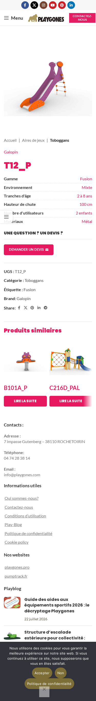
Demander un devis (26, 249)
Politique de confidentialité (28, 533)
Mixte (87, 187)
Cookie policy (16, 542)
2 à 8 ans (84, 195)
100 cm (85, 204)
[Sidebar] (6, 216)
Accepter (42, 673)
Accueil (10, 140)
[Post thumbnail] (12, 609)
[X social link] (34, 5)
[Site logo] (46, 17)
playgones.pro (17, 567)
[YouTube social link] (53, 5)
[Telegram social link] (45, 307)
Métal (87, 221)
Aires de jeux (33, 140)
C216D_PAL (64, 387)
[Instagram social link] (43, 5)
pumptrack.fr (16, 576)
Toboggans (59, 140)
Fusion (86, 178)
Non (60, 673)
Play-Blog (13, 524)
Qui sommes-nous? (21, 498)
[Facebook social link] (25, 5)
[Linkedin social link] (71, 5)
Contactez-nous (82, 17)
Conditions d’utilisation (25, 515)
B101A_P (15, 387)
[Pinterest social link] (62, 5)
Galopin (11, 151)
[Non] (44, 691)
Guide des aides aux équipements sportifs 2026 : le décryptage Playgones (56, 605)
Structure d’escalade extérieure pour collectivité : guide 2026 (54, 638)
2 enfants (84, 212)
